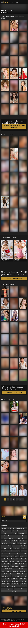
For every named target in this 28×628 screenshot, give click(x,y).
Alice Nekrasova (8, 536)
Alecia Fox (13, 533)
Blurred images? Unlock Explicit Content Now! (14, 625)
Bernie (4, 558)
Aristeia (23, 551)
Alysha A (12, 543)
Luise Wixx (13, 157)
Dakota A (23, 571)
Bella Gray (23, 556)
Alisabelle (14, 541)
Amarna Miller (6, 546)
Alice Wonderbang (8, 538)
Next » (21, 499)
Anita (23, 548)
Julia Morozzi (4, 89)
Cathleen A (5, 566)
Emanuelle (4, 586)
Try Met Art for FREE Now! (14, 392)
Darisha (23, 576)
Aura (12, 29)
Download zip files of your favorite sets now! (14, 126)
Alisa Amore (5, 541)
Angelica (23, 546)
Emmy (7, 589)
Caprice (23, 561)
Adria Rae (11, 528)
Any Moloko (5, 551)
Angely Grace (7, 548)
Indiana (3, 410)
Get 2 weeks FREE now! (14, 611)
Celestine (23, 566)
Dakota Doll (7, 574)
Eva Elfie (20, 589)
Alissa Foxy (4, 319)
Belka (21, 355)
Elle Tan (3, 343)
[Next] (25, 253)
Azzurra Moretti (12, 434)
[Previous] (2, 253)
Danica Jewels (6, 576)
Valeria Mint (22, 157)
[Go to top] (24, 623)
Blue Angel (23, 558)
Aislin (24, 531)
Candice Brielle (14, 561)
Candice (4, 561)
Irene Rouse (22, 434)
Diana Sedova (6, 581)
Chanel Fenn (8, 568)
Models (4, 525)
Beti (8, 558)
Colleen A (21, 568)
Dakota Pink (20, 574)
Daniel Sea (16, 576)
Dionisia (23, 581)
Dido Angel (15, 581)
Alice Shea (21, 536)
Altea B (4, 543)
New (16, 16)
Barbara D (5, 556)
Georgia (4, 229)
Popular (3, 18)
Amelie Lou (15, 546)
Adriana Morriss (21, 528)
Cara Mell (6, 563)
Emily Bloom (13, 586)
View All (14, 591)
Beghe (12, 556)
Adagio (4, 528)
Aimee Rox (16, 531)
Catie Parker (14, 566)
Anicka (16, 548)
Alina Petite (21, 538)
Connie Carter (6, 571)
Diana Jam (23, 579)
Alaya (4, 533)
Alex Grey (22, 533)
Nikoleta (21, 65)
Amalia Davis (22, 543)
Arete (18, 551)
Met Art (4, 517)
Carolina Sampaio (19, 563)
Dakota (15, 571)
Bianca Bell (13, 379)
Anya (12, 551)
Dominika (15, 584)
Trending (21, 16)
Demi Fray (14, 579)
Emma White (13, 422)
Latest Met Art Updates (8, 238)
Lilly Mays (22, 379)
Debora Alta (5, 579)
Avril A (10, 553)
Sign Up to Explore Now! (14, 278)
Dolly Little (5, 584)
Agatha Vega (6, 531)
